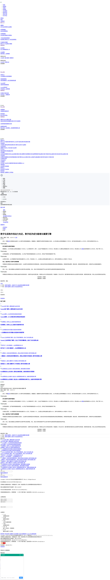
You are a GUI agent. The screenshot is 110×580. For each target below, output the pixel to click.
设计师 (16, 141)
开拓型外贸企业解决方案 (51, 154)
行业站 (20, 533)
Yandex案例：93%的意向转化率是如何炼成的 (11, 444)
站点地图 (16, 533)
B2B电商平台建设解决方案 (36, 157)
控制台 (2, 18)
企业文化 (7, 163)
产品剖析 (3, 144)
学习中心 (3, 149)
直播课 (2, 147)
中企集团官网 (33, 533)
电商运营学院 (4, 150)
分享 (16, 237)
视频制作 (11, 57)
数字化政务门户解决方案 (48, 157)
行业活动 (7, 169)
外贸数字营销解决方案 (6, 157)
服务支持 (5, 12)
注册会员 (3, 21)
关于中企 (5, 15)
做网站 (4, 6)
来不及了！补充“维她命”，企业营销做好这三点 (11, 456)
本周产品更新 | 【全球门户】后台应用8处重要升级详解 (17, 285)
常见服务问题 (27, 141)
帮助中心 (3, 140)
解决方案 (5, 14)
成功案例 (5, 10)
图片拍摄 (7, 57)
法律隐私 (20, 163)
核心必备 (3, 72)
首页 (4, 4)
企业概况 (3, 161)
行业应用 (3, 155)
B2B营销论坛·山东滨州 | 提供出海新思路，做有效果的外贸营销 (15, 465)
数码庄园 (15, 163)
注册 (4, 207)
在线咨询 (3, 298)
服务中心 (13, 141)
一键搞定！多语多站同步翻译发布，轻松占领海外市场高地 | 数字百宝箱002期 (18, 459)
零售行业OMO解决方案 (24, 157)
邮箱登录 (24, 533)
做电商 (4, 9)
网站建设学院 (10, 150)
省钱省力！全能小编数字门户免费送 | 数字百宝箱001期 (13, 462)
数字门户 (3, 22)
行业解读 (24, 144)
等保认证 (7, 62)
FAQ (23, 163)
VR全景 (2, 57)
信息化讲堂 (21, 141)
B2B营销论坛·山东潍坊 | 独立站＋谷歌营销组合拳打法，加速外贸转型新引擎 (18, 468)
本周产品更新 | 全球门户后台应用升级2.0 (14, 286)
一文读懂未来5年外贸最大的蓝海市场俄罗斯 (10, 450)
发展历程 (11, 163)
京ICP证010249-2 (49, 535)
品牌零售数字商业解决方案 (39, 154)
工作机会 (11, 172)
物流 (9, 241)
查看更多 (3, 224)
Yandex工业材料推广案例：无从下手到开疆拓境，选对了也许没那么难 (16, 453)
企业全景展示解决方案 (16, 154)
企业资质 (3, 166)
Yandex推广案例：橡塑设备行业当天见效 (10, 441)
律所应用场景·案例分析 (10, 144)
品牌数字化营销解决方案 (27, 154)
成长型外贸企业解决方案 (62, 154)
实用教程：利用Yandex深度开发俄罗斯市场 (10, 447)
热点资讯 (3, 169)
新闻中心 (3, 167)
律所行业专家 (19, 144)
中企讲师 (14, 147)
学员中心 (6, 147)
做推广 (4, 7)
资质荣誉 (3, 164)
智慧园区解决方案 (15, 157)
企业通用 (3, 152)
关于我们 (3, 163)
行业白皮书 (3, 160)
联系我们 (3, 170)
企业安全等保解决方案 (6, 154)
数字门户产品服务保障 (6, 141)
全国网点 (7, 172)
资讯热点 (9, 216)
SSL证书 (2, 62)
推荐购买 (3, 45)
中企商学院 (3, 146)
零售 (83, 248)
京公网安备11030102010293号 (38, 535)
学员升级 (10, 147)
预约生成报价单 (4, 472)
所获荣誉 (7, 166)
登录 (2, 19)
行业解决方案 (4, 158)
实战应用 (3, 143)
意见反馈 (7, 533)
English (28, 533)
